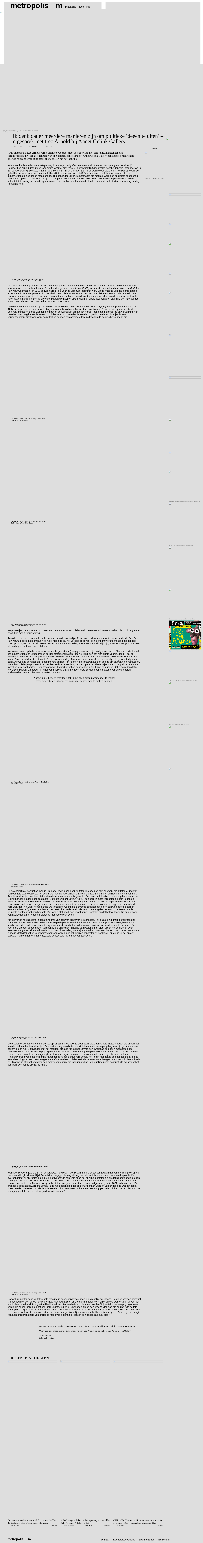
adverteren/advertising (123, 1539)
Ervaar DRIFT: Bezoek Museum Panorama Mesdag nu (184, 501)
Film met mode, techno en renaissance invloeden (183, 680)
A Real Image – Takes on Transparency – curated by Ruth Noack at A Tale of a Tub (85, 1521)
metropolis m (36, 5)
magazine (70, 6)
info (88, 6)
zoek (81, 6)
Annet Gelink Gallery (121, 1331)
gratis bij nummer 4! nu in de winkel (179, 724)
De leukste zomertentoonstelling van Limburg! (182, 619)
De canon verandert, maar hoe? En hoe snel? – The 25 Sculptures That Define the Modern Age (32, 1521)
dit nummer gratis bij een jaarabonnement (181, 545)
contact (104, 1539)
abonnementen (146, 1539)
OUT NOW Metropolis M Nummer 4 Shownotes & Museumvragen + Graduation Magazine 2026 (137, 1521)
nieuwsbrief (164, 1539)
